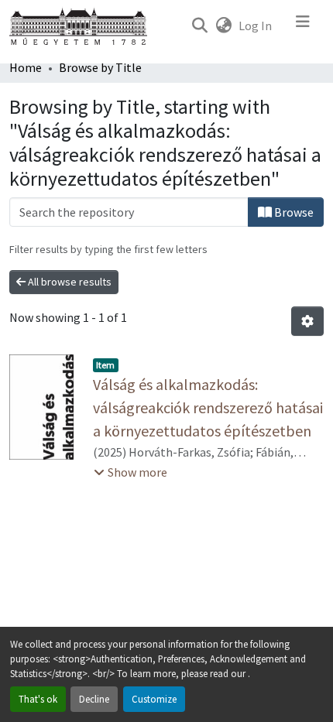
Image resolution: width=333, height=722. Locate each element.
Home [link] (25, 67)
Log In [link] (255, 25)
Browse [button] (293, 212)
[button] (199, 25)
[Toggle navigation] (303, 25)
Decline (94, 699)
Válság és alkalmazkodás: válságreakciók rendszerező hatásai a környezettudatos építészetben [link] (208, 407)
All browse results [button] (69, 282)
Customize (154, 699)
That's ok (38, 699)
